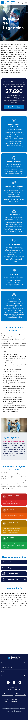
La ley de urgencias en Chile (14, 441)
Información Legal (6, 667)
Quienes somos (6, 663)
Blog (2, 671)
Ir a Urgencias (14, 107)
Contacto (4, 676)
